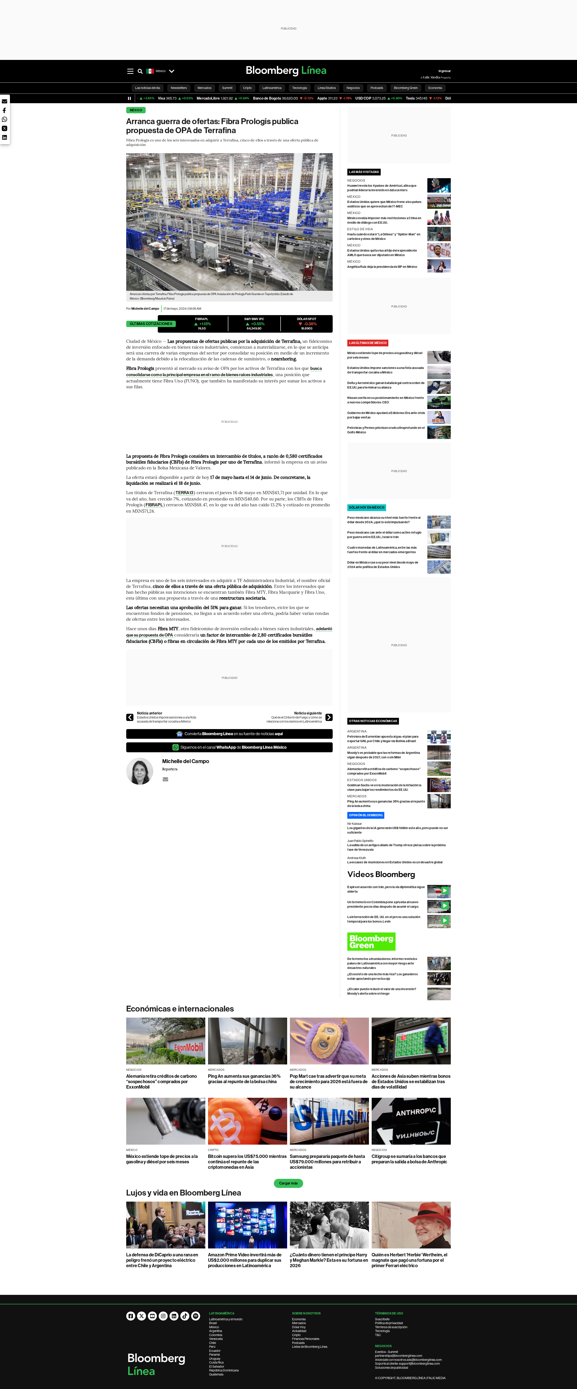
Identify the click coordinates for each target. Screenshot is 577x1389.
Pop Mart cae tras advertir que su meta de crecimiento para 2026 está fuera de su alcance (329, 1081)
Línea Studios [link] (327, 88)
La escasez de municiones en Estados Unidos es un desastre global (394, 862)
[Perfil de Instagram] (163, 1316)
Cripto (296, 1335)
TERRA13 (185, 492)
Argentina (215, 1331)
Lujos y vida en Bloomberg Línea (183, 1193)
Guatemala (216, 1374)
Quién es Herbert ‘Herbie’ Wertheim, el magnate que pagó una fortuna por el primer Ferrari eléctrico (409, 1260)
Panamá (214, 1354)
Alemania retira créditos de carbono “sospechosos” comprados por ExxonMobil (161, 1081)
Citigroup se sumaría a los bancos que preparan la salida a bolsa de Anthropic (409, 1159)
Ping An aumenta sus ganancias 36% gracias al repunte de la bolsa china (244, 1078)
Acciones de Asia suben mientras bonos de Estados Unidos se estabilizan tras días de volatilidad (411, 1081)
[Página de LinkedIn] (174, 1316)
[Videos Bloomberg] (399, 875)
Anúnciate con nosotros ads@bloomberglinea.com (408, 1360)
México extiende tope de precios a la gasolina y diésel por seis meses (162, 1159)
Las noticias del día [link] (147, 88)
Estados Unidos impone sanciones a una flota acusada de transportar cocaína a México (166, 719)
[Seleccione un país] (171, 71)
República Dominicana (224, 1370)
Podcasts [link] (377, 88)
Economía (299, 1319)
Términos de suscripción (391, 1327)
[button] (4, 101)
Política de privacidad (389, 1323)
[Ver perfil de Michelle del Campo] (144, 771)
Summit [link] (227, 88)
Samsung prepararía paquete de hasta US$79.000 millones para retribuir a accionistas (327, 1162)
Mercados (299, 1323)
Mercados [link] (204, 88)
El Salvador (216, 1366)
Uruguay (214, 1358)
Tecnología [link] (299, 88)
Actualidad (299, 1331)
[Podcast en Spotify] (195, 1316)
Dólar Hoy (299, 1327)
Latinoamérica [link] (272, 88)
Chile (212, 1343)
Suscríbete (382, 1319)
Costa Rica (216, 1362)
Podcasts (298, 1343)
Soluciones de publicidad (391, 1367)
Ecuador (215, 1351)
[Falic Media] (424, 77)
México (136, 110)
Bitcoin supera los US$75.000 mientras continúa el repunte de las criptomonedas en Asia (247, 1162)
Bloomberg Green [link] (406, 88)
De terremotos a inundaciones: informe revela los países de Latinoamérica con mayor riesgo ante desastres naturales (382, 963)
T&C (378, 1335)
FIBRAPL (154, 504)
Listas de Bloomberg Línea (309, 1346)
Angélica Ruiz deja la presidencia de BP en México (382, 267)
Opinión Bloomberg (365, 815)
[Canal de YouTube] (152, 1316)
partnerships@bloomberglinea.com (398, 1355)
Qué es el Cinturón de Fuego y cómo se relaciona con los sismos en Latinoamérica (294, 719)
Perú (212, 1346)
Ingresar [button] (445, 71)
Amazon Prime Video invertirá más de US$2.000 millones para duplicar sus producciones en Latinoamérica (245, 1260)
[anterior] (129, 717)
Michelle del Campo (145, 309)
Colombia (215, 1335)
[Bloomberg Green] (399, 941)
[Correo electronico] (165, 779)
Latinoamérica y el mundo (226, 1319)
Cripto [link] (247, 88)
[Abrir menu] (130, 71)
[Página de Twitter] (141, 1316)
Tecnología (382, 1331)
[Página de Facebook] (130, 1316)
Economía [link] (435, 88)
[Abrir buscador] (140, 71)
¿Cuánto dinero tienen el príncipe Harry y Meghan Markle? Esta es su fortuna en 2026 (329, 1260)
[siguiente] (329, 717)
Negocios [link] (353, 88)
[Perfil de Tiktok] (184, 1316)
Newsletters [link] (179, 88)
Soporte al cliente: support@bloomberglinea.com (407, 1363)
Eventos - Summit (386, 1352)
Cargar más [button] (288, 1183)
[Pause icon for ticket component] (129, 98)
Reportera (169, 769)
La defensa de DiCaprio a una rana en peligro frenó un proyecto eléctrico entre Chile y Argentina (162, 1260)
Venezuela (216, 1339)
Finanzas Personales (305, 1339)
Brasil (213, 1323)
